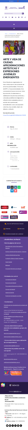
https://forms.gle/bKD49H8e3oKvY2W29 (14, 115)
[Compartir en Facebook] (8, 187)
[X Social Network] (12, 187)
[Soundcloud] (15, 17)
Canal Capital (8, 262)
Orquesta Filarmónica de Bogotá (13, 268)
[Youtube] (12, 17)
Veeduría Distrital (9, 292)
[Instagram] (2, 17)
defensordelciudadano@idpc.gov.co (13, 336)
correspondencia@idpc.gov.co (12, 345)
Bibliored (7, 265)
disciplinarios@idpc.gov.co (10, 359)
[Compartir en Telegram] (12, 190)
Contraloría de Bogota (10, 279)
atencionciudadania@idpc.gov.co (12, 333)
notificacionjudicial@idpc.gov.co (12, 362)
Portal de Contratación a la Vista (13, 296)
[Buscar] (23, 13)
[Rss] (21, 425)
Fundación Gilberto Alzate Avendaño (14, 258)
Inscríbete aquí (14, 147)
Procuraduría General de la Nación (13, 286)
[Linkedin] (22, 17)
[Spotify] (18, 17)
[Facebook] (6, 17)
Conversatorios (12, 33)
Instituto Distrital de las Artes (12, 255)
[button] (14, 24)
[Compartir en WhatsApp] (19, 187)
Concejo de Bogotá (10, 289)
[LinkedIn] (15, 187)
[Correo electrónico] (15, 190)
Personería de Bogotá (10, 283)
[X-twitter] (9, 17)
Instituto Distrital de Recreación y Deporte (15, 251)
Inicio (6, 33)
